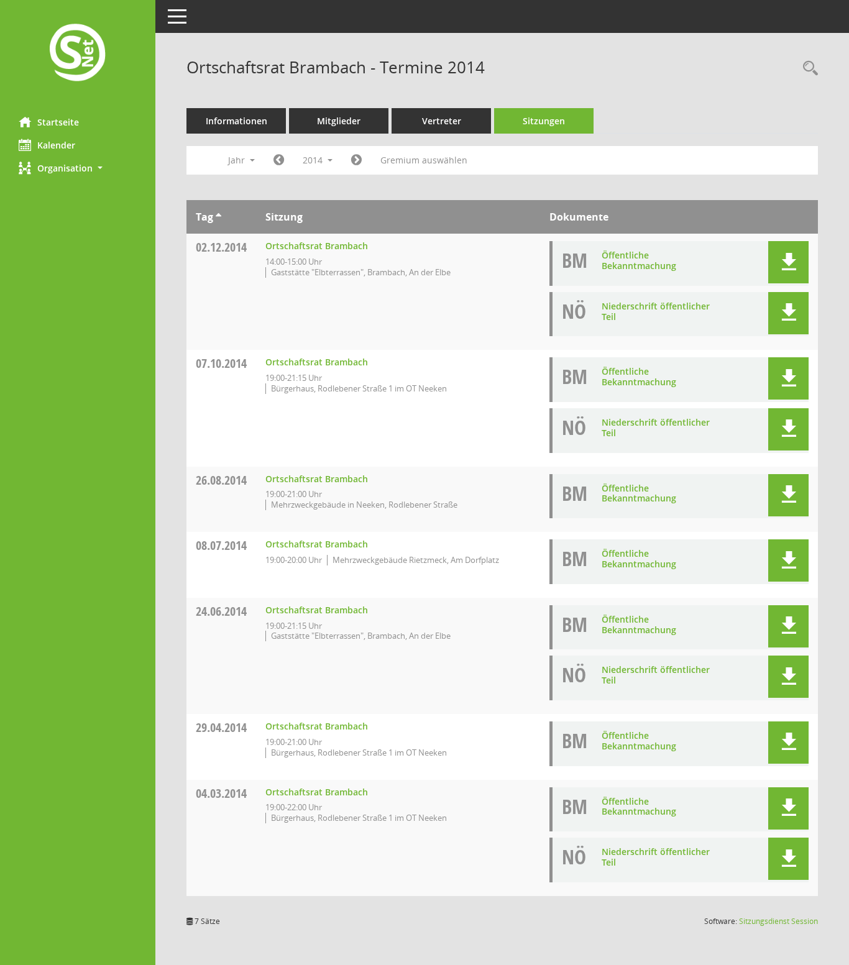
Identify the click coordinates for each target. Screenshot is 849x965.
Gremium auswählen (423, 160)
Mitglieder (338, 121)
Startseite (58, 122)
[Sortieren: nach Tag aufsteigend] (218, 217)
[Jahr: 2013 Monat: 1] (278, 160)
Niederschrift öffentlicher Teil (656, 311)
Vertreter (441, 121)
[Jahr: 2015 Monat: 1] (356, 160)
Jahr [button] (237, 160)
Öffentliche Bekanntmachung (639, 260)
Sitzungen (544, 121)
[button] (77, 168)
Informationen (236, 121)
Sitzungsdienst (778, 921)
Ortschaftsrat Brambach (316, 246)
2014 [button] (314, 160)
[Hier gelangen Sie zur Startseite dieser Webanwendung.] (77, 54)
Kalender (56, 145)
